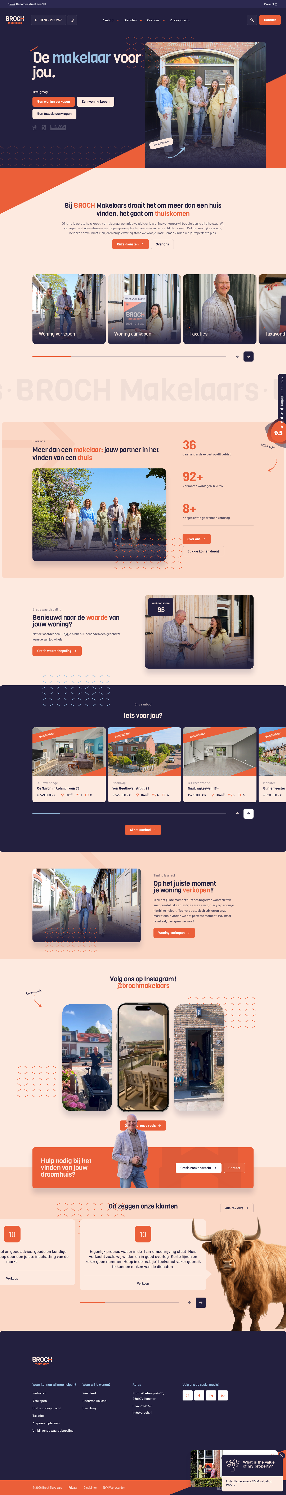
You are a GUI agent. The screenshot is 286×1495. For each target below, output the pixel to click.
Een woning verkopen (53, 101)
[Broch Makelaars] (275, 445)
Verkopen (39, 1393)
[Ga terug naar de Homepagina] (42, 1361)
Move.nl (269, 4)
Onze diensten (128, 244)
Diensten (130, 20)
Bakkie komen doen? (203, 551)
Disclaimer (90, 1487)
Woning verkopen (171, 933)
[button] (237, 356)
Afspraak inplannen (46, 1423)
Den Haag (89, 1408)
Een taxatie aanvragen (54, 114)
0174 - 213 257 (51, 20)
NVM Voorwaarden (114, 1487)
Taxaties (38, 1415)
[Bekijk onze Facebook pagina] (199, 1395)
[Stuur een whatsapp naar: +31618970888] (72, 20)
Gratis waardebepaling (54, 651)
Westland (89, 1393)
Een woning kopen (96, 101)
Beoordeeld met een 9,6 (31, 4)
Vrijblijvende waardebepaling (52, 1430)
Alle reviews (234, 1208)
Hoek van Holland (94, 1401)
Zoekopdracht (180, 20)
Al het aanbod (140, 830)
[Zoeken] (252, 20)
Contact (270, 20)
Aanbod (107, 20)
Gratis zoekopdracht (195, 1168)
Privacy (72, 1487)
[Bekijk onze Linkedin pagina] (211, 1395)
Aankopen (39, 1401)
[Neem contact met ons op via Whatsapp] (223, 1395)
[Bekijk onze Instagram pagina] (188, 1395)
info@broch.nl (142, 1412)
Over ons (153, 20)
